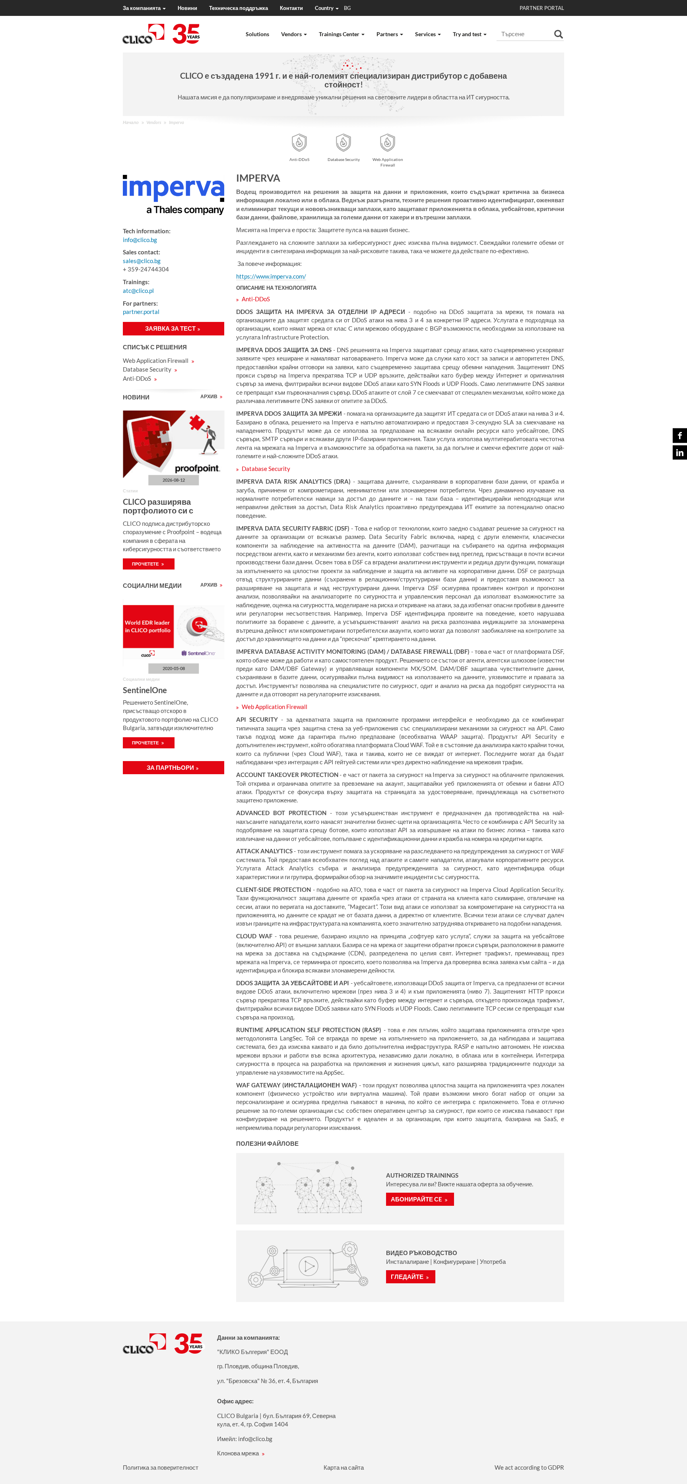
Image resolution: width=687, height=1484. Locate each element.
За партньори (170, 767)
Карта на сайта (344, 1467)
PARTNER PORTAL (542, 8)
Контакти (291, 8)
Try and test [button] (468, 34)
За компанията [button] (142, 8)
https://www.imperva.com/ (271, 276)
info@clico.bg (140, 239)
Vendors (153, 122)
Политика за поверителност (160, 1467)
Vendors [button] (292, 34)
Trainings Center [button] (340, 34)
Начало (131, 122)
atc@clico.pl (138, 290)
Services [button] (426, 34)
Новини (187, 8)
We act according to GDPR (529, 1467)
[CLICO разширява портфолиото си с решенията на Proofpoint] (173, 444)
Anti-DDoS (137, 378)
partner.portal (141, 311)
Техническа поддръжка (238, 8)
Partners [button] (387, 34)
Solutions (257, 34)
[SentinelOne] (173, 632)
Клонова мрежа (238, 1453)
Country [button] (333, 8)
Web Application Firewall (156, 360)
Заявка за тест (170, 328)
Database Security (148, 369)
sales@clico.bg (142, 260)
